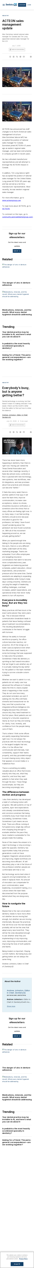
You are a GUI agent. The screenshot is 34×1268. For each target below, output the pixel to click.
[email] (24, 57)
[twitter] (17, 57)
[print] (31, 57)
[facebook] (10, 57)
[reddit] (20, 57)
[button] (3, 4)
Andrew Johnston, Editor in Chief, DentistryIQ (18, 991)
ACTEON (6, 209)
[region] (17, 1260)
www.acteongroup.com (11, 200)
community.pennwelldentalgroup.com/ (17, 217)
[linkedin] (14, 57)
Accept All (17, 1264)
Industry (5, 15)
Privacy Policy (23, 1259)
